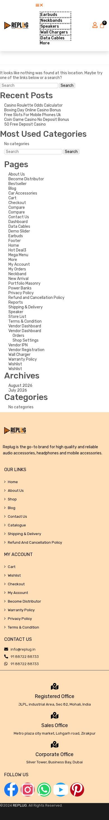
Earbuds (15, 236)
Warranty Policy (22, 359)
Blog (12, 188)
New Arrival (18, 278)
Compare (16, 207)
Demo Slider (19, 231)
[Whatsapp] (44, 790)
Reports (15, 302)
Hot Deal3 (17, 250)
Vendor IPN (18, 345)
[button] (53, 5)
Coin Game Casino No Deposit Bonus (36, 119)
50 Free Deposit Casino (25, 124)
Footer (14, 240)
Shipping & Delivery (25, 307)
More (12, 259)
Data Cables (19, 226)
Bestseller (17, 183)
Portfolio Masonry (24, 283)
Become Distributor (26, 179)
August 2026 (20, 385)
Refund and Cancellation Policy (36, 297)
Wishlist (15, 364)
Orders (18, 335)
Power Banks (20, 288)
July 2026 (17, 390)
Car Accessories (22, 193)
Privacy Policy (21, 293)
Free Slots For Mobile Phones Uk (32, 114)
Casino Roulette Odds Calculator (33, 105)
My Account (19, 264)
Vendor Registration (26, 349)
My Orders (17, 269)
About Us (16, 174)
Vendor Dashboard (24, 326)
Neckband (17, 274)
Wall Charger (19, 354)
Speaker (15, 312)
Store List (17, 316)
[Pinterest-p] (77, 790)
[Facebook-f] (11, 790)
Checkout (17, 202)
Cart (12, 198)
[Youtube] (61, 790)
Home (13, 245)
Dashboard (18, 221)
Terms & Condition (25, 321)
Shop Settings (26, 340)
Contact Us (18, 217)
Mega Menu (18, 255)
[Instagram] (28, 790)
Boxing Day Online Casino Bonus (32, 110)
